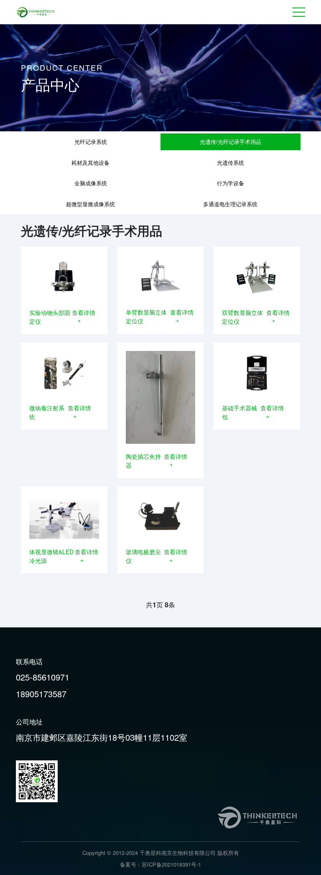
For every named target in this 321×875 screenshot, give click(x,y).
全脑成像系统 (90, 183)
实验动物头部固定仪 (49, 316)
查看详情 (83, 312)
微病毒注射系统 (46, 412)
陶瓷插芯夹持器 (143, 460)
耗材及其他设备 (90, 162)
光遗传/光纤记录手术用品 (230, 142)
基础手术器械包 (239, 412)
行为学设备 (230, 183)
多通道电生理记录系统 (230, 204)
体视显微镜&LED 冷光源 (51, 556)
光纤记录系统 (90, 142)
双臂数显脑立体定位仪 (242, 316)
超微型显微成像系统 (90, 204)
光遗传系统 (230, 162)
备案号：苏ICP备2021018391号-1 (160, 864)
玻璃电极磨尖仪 (143, 556)
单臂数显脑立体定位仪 (146, 316)
